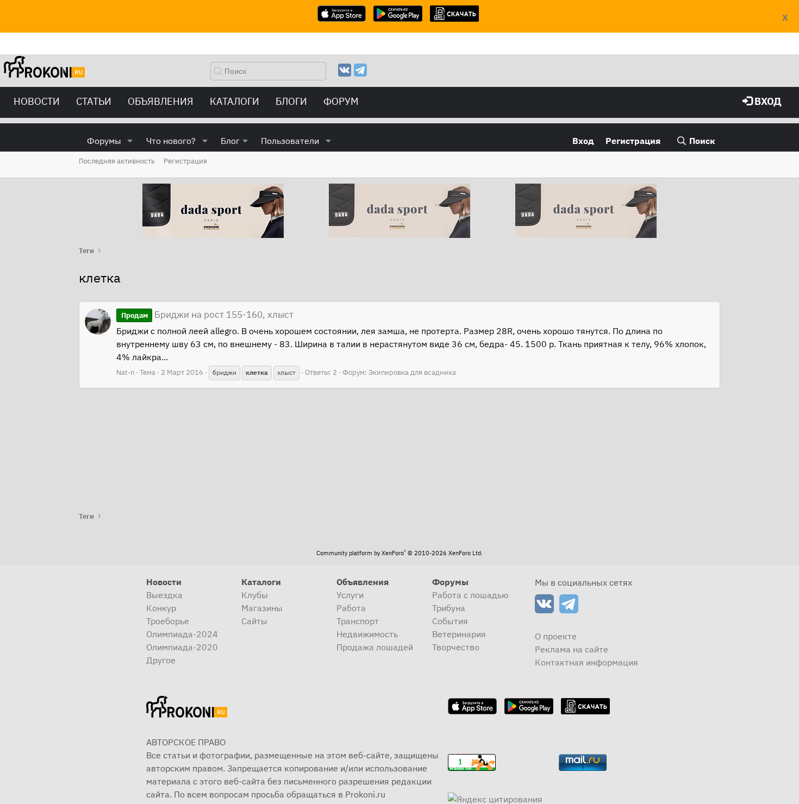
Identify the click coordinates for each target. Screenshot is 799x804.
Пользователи (290, 140)
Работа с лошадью (470, 594)
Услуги (350, 594)
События (450, 620)
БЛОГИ (291, 101)
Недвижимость (367, 634)
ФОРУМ (341, 101)
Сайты (254, 620)
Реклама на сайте (571, 649)
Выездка (164, 594)
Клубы (254, 594)
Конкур (161, 607)
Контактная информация (586, 662)
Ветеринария (459, 634)
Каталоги (234, 101)
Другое (161, 660)
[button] (130, 141)
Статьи (93, 101)
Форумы (104, 140)
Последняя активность (117, 161)
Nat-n (125, 372)
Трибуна (448, 607)
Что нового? (171, 140)
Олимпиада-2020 (182, 647)
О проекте (556, 636)
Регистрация (185, 161)
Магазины (262, 607)
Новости (37, 101)
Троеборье (167, 620)
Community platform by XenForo (399, 553)
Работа (351, 607)
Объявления (160, 101)
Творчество (455, 647)
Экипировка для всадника (412, 372)
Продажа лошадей (374, 647)
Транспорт (357, 620)
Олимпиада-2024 (182, 634)
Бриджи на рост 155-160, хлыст (207, 315)
